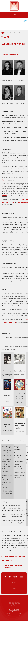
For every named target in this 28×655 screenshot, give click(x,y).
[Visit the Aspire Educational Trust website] (25, 21)
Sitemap (14, 611)
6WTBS (4, 196)
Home (2, 33)
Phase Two (13, 33)
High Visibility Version (14, 609)
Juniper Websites (19, 615)
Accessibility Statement (14, 610)
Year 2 (14, 582)
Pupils (6, 33)
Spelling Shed (23, 202)
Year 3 (20, 33)
